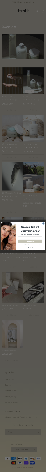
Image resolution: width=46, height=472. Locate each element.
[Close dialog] (43, 223)
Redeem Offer (30, 241)
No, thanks (30, 247)
